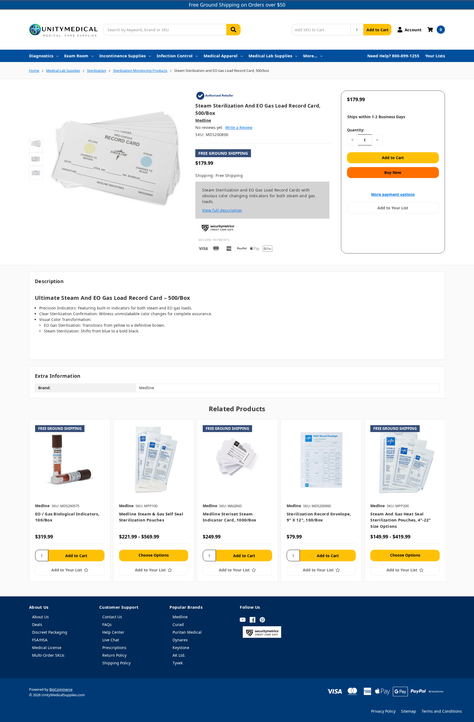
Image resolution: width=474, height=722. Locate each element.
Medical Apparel (221, 55)
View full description (222, 210)
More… (310, 55)
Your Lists (435, 55)
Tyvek (178, 662)
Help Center (113, 632)
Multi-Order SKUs (48, 655)
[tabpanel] (69, 500)
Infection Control (175, 55)
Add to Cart (377, 29)
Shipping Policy (116, 662)
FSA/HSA (39, 639)
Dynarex (180, 639)
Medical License (46, 647)
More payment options (393, 194)
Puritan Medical (187, 632)
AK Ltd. (179, 655)
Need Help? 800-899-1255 (393, 55)
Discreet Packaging (49, 632)
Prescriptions (114, 647)
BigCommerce (60, 689)
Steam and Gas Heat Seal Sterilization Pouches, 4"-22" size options (400, 520)
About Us (40, 616)
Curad (178, 624)
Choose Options (154, 555)
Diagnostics (41, 55)
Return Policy (114, 655)
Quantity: (355, 130)
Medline (180, 616)
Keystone (181, 647)
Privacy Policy (383, 711)
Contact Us (112, 616)
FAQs (107, 624)
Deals (37, 624)
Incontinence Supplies (122, 55)
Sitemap (408, 711)
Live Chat (110, 639)
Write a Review (238, 127)
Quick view (70, 459)
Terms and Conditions (442, 711)
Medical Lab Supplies (270, 55)
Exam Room (76, 55)
